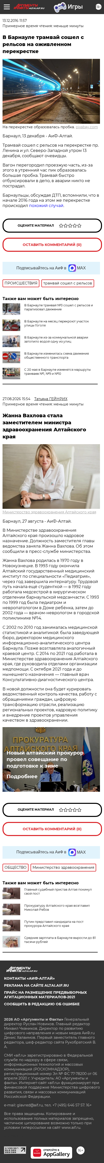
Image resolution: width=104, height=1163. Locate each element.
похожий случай (46, 205)
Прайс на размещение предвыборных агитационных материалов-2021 (45, 994)
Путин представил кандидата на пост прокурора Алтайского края (54, 924)
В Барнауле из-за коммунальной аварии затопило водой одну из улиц (56, 339)
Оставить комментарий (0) (52, 244)
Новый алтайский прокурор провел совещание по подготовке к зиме (45, 759)
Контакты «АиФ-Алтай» (29, 978)
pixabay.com (87, 127)
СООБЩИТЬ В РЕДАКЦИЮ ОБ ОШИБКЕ (42, 1004)
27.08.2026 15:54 (16, 399)
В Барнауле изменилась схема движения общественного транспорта (56, 355)
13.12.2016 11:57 (15, 20)
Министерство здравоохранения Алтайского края (49, 512)
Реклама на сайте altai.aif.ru (36, 985)
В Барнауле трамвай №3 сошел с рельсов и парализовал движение (58, 307)
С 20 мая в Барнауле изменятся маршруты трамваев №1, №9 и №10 (57, 372)
